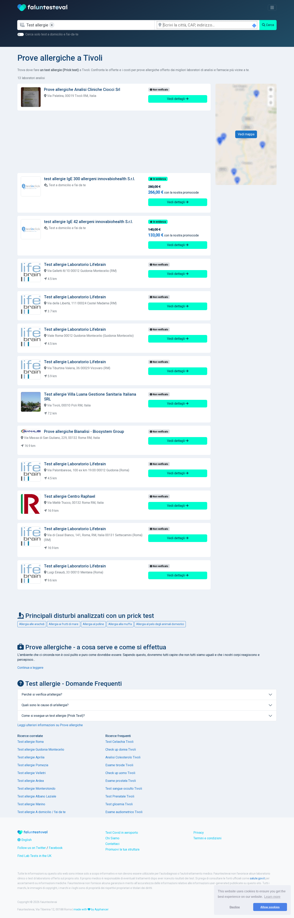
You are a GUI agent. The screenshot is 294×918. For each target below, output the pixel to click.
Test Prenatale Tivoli (119, 796)
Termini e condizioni (207, 838)
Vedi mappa (246, 134)
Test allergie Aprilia (30, 757)
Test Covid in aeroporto (121, 833)
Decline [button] (235, 907)
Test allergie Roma (30, 742)
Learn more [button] (272, 896)
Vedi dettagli (176, 99)
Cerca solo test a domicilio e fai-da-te (51, 34)
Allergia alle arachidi (31, 624)
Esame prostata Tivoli (120, 781)
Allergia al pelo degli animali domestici (160, 624)
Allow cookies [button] (270, 907)
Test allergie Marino (31, 804)
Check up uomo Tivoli (120, 773)
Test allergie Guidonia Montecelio (40, 749)
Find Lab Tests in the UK (34, 856)
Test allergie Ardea (30, 781)
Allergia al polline (93, 624)
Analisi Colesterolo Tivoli (122, 757)
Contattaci (112, 844)
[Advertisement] (114, 142)
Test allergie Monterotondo (36, 788)
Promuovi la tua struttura (122, 849)
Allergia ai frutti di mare (63, 624)
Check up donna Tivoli (120, 749)
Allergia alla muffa (120, 624)
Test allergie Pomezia (32, 765)
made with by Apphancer (91, 909)
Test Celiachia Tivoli (119, 742)
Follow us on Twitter (31, 848)
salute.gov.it (257, 878)
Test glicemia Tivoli (119, 804)
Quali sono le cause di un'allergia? (45, 705)
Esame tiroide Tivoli (119, 765)
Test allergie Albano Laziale (36, 796)
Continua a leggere (30, 668)
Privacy (198, 833)
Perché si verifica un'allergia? (42, 694)
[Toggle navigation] (272, 8)
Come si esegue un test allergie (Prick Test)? (53, 716)
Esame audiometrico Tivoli (123, 812)
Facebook (56, 848)
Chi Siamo (112, 838)
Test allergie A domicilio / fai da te (41, 812)
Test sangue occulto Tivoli (123, 788)
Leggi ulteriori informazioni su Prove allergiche (50, 725)
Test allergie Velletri (31, 773)
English (26, 840)
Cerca (269, 25)
